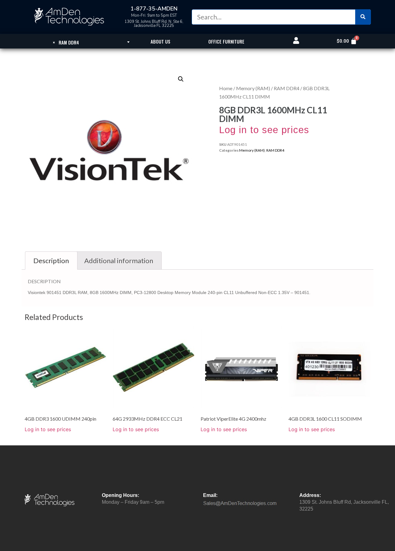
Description (51, 260)
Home (225, 88)
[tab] (51, 260)
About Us (160, 41)
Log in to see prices (264, 129)
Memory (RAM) (253, 88)
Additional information (118, 260)
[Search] (363, 17)
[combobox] (66, 42)
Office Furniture (226, 41)
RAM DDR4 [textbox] (66, 42)
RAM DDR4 (286, 88)
